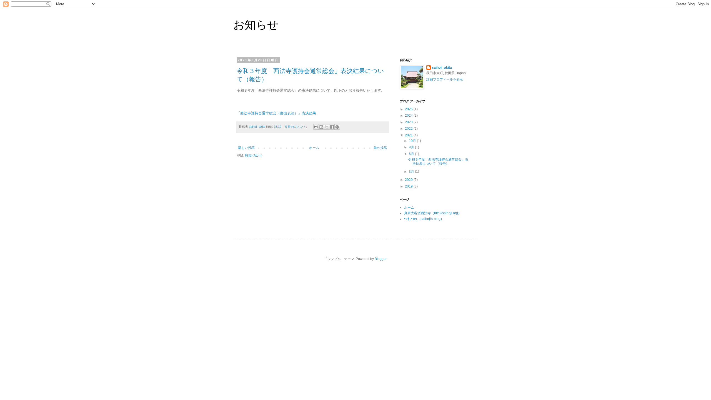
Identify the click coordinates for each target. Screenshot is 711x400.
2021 (409, 135)
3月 (412, 172)
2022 (409, 129)
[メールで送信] (316, 127)
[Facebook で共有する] (332, 127)
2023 (409, 122)
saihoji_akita (442, 67)
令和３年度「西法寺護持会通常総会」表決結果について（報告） (438, 161)
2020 (409, 180)
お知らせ (256, 25)
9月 (412, 147)
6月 (412, 154)
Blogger (380, 259)
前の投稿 (380, 148)
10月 (413, 141)
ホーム (314, 148)
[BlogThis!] (321, 127)
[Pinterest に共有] (337, 127)
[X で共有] (326, 127)
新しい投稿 (246, 148)
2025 (409, 109)
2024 (409, 116)
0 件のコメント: (296, 126)
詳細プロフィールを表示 (444, 79)
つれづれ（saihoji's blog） (424, 219)
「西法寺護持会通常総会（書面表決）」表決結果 (276, 113)
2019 (409, 186)
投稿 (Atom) (253, 156)
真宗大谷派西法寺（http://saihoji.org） (432, 213)
